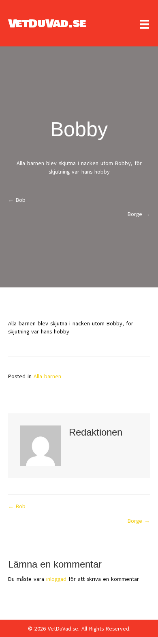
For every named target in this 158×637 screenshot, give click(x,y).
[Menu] (145, 24)
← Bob (17, 200)
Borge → (139, 214)
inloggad (56, 579)
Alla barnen (47, 376)
